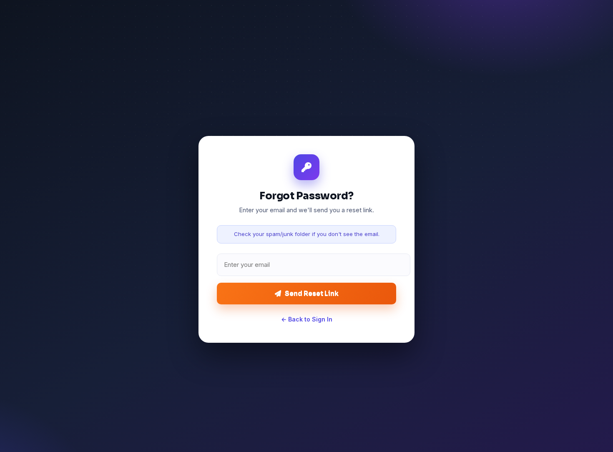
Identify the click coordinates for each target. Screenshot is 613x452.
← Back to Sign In (306, 319)
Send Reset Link (312, 293)
